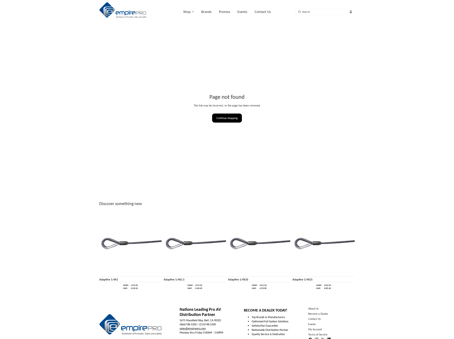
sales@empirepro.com (193, 328)
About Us (313, 308)
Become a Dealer (318, 313)
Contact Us (263, 12)
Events (242, 12)
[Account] (351, 12)
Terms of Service (317, 334)
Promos (224, 12)
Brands (206, 12)
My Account (315, 329)
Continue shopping (227, 118)
